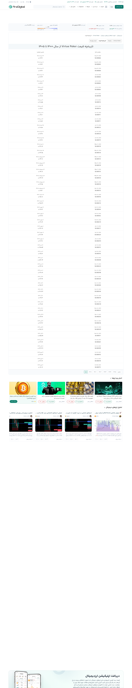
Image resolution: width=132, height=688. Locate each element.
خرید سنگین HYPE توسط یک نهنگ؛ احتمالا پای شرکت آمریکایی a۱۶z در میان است (109, 397)
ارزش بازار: (91, 2)
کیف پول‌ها (93, 41)
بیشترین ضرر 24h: (100, 28)
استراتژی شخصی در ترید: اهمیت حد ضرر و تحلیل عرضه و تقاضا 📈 (78, 413)
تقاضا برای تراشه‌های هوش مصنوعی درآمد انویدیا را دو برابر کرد (53, 397)
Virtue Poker (117, 41)
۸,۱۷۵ (111, 25)
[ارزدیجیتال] (17, 7)
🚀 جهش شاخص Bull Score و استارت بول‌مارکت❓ (108, 413)
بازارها (109, 41)
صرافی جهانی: (99, 2)
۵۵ (97, 25)
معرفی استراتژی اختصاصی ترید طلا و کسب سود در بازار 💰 (48, 413)
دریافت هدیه (14, 401)
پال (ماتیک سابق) (91, 29)
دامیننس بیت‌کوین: (112, 2)
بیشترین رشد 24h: (118, 28)
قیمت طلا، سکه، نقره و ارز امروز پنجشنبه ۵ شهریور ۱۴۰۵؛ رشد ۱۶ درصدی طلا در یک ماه (81, 397)
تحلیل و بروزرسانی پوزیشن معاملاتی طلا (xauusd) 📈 (19, 413)
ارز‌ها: (122, 2)
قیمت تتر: (76, 2)
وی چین (111, 29)
